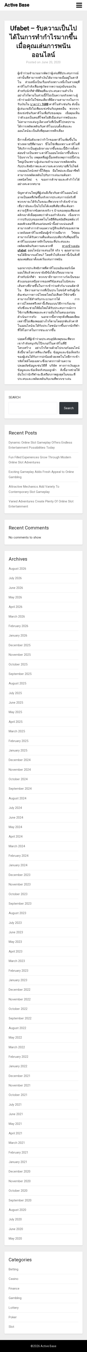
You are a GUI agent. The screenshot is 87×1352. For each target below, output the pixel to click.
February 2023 (18, 971)
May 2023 (15, 942)
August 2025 (17, 683)
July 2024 (15, 808)
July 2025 (15, 693)
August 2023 (17, 913)
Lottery (14, 1308)
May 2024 (15, 827)
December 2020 (19, 1171)
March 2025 (17, 731)
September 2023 (20, 903)
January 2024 (18, 865)
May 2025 (15, 712)
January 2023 (18, 980)
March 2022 (17, 1047)
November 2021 (20, 1085)
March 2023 (17, 961)
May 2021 (15, 1124)
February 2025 (18, 741)
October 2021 (18, 1095)
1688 (39, 104)
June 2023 (16, 932)
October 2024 (18, 779)
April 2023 (15, 951)
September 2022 (20, 1018)
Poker (13, 1317)
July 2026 (15, 578)
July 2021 (15, 1104)
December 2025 (19, 645)
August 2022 (17, 1028)
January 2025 (18, 750)
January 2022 (18, 1066)
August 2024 (17, 798)
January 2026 (18, 635)
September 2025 (20, 674)
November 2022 (20, 999)
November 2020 (20, 1181)
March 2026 (17, 616)
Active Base (16, 5)
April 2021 (15, 1133)
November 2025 (20, 655)
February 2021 (18, 1152)
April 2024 (15, 836)
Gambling (15, 1298)
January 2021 (18, 1162)
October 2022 (18, 1009)
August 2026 (17, 569)
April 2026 (15, 607)
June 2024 (16, 817)
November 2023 (20, 884)
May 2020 (15, 1238)
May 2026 (15, 597)
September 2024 (20, 789)
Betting (13, 1269)
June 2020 (16, 1229)
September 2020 (20, 1200)
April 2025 (15, 722)
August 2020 (17, 1210)
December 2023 (19, 875)
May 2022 (15, 1037)
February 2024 (18, 856)
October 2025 (18, 664)
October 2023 (18, 894)
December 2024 (19, 760)
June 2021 (16, 1114)
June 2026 (16, 588)
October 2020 (18, 1191)
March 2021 (17, 1143)
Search (14, 397)
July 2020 (15, 1219)
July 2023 (15, 923)
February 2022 (18, 1057)
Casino (13, 1279)
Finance (14, 1288)
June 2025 (16, 702)
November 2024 (20, 770)
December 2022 (19, 990)
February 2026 (18, 626)
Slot (11, 1327)
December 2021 (19, 1076)
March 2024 (17, 846)
